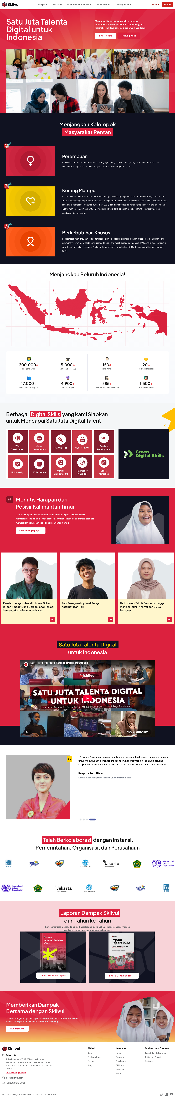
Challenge (121, 1061)
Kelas (118, 1053)
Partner (91, 1061)
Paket (119, 1073)
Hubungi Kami (129, 35)
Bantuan (149, 1061)
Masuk (167, 4)
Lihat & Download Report (53, 975)
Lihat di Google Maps (16, 1072)
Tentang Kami (94, 1057)
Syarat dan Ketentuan (155, 1053)
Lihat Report (105, 35)
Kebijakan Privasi (153, 1057)
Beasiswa (120, 1057)
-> (52, 619)
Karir (90, 1053)
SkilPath (120, 1065)
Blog (90, 1065)
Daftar (155, 4)
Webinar (120, 1069)
